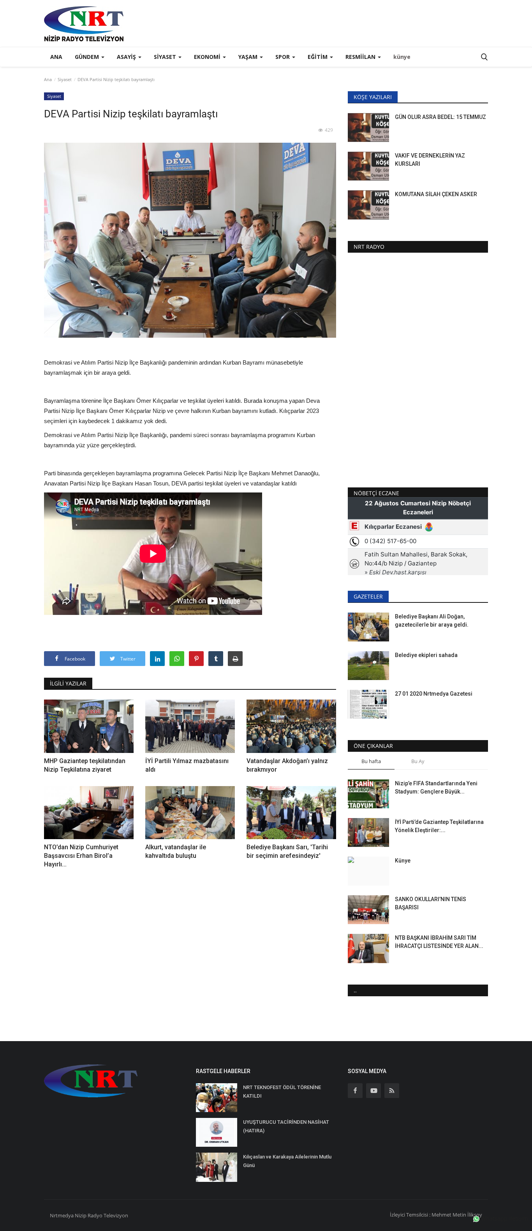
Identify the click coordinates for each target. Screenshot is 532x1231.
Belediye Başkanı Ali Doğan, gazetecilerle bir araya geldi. (432, 620)
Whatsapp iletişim (503, 1218)
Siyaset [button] (166, 56)
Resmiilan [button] (361, 56)
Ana (56, 56)
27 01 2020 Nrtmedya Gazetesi (433, 694)
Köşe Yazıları (373, 97)
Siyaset (65, 79)
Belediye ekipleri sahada (426, 655)
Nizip (80, 1215)
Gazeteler (368, 596)
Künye (402, 860)
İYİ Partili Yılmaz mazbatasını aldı (187, 765)
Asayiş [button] (127, 56)
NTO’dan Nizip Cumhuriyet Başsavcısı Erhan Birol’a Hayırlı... (81, 855)
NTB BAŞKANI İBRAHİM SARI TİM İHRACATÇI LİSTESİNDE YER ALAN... (439, 942)
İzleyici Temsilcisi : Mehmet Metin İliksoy (436, 1214)
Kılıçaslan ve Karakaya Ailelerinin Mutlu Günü (287, 1161)
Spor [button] (283, 56)
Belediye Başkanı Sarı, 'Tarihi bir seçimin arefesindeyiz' (287, 851)
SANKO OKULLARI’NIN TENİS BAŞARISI (430, 903)
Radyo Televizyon (108, 1215)
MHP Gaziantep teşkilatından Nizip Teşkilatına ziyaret (84, 765)
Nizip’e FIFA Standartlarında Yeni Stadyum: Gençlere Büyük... (436, 787)
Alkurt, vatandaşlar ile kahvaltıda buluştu (175, 851)
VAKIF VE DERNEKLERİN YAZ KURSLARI (430, 159)
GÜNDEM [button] (87, 56)
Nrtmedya (62, 1215)
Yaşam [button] (248, 56)
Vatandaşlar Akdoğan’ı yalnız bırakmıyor (287, 765)
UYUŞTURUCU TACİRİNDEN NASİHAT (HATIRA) (286, 1126)
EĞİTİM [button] (318, 56)
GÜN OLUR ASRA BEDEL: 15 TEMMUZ (440, 117)
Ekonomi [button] (208, 56)
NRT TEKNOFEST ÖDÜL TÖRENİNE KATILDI (282, 1091)
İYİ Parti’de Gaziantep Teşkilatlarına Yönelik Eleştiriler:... (439, 826)
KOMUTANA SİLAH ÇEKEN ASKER (436, 194)
